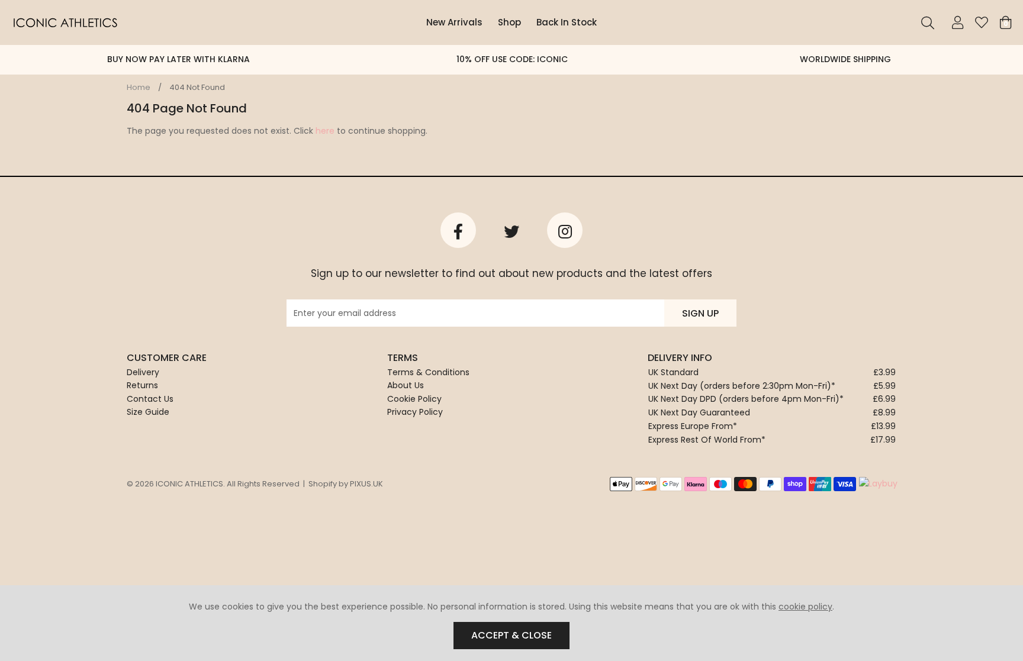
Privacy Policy (415, 412)
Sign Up (700, 313)
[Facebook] (458, 230)
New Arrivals (454, 22)
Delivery (143, 372)
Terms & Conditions (428, 372)
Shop (509, 22)
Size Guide (148, 412)
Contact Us (150, 399)
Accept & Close (511, 635)
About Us (405, 385)
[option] (178, 60)
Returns (142, 385)
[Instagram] (565, 230)
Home (138, 87)
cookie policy (805, 606)
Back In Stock (566, 22)
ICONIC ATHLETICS (65, 22)
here (325, 131)
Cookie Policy (414, 399)
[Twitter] (511, 230)
